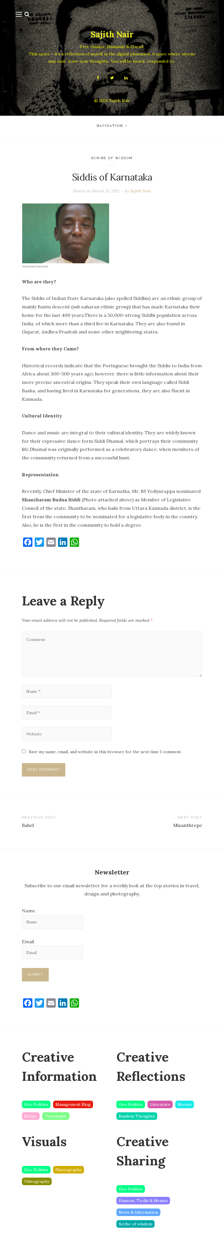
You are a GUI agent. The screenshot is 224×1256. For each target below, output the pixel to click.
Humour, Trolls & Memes (143, 1200)
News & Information (138, 1212)
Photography (68, 1169)
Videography (36, 1181)
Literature (160, 1104)
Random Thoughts (137, 1116)
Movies (185, 1104)
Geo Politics (36, 1104)
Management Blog (73, 1104)
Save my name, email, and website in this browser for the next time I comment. (105, 751)
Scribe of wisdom (112, 158)
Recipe (30, 1116)
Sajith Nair (112, 34)
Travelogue (56, 1116)
